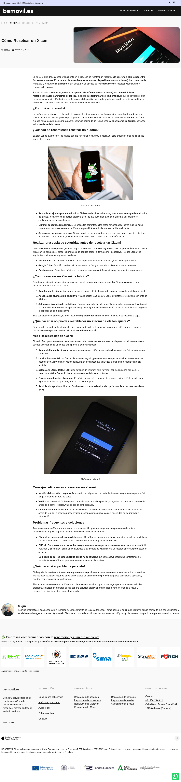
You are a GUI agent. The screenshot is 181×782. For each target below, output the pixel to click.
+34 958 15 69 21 (154, 700)
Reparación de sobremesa (87, 700)
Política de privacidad (49, 702)
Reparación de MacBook (86, 704)
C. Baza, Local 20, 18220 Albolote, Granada (23, 3)
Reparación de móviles (122, 700)
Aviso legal (44, 708)
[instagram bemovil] (174, 2)
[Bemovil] (20, 10)
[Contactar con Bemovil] (175, 776)
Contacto (43, 719)
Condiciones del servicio (50, 697)
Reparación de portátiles (86, 697)
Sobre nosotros (46, 713)
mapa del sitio (8, 722)
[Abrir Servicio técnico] (137, 10)
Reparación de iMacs (84, 707)
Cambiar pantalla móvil (122, 704)
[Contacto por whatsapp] (170, 2)
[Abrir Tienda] (152, 10)
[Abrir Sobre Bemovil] (174, 10)
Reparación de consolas (123, 697)
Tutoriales (14, 23)
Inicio (4, 23)
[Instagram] (177, 738)
